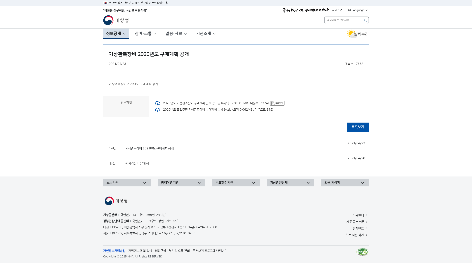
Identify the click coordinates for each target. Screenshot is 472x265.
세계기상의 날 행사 (245, 161)
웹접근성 (160, 250)
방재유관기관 (170, 183)
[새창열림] (358, 34)
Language (358, 10)
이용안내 (359, 215)
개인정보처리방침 (114, 250)
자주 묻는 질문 (355, 222)
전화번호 (359, 228)
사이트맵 (337, 10)
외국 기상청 (332, 183)
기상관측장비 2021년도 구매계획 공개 (245, 146)
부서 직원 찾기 (355, 235)
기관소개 (203, 33)
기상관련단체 (279, 183)
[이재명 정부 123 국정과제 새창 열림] (306, 10)
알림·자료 (174, 33)
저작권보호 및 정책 (140, 250)
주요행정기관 (224, 183)
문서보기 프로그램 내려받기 (210, 250)
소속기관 (112, 183)
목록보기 (358, 127)
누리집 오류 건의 (179, 250)
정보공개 (113, 33)
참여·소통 (143, 33)
